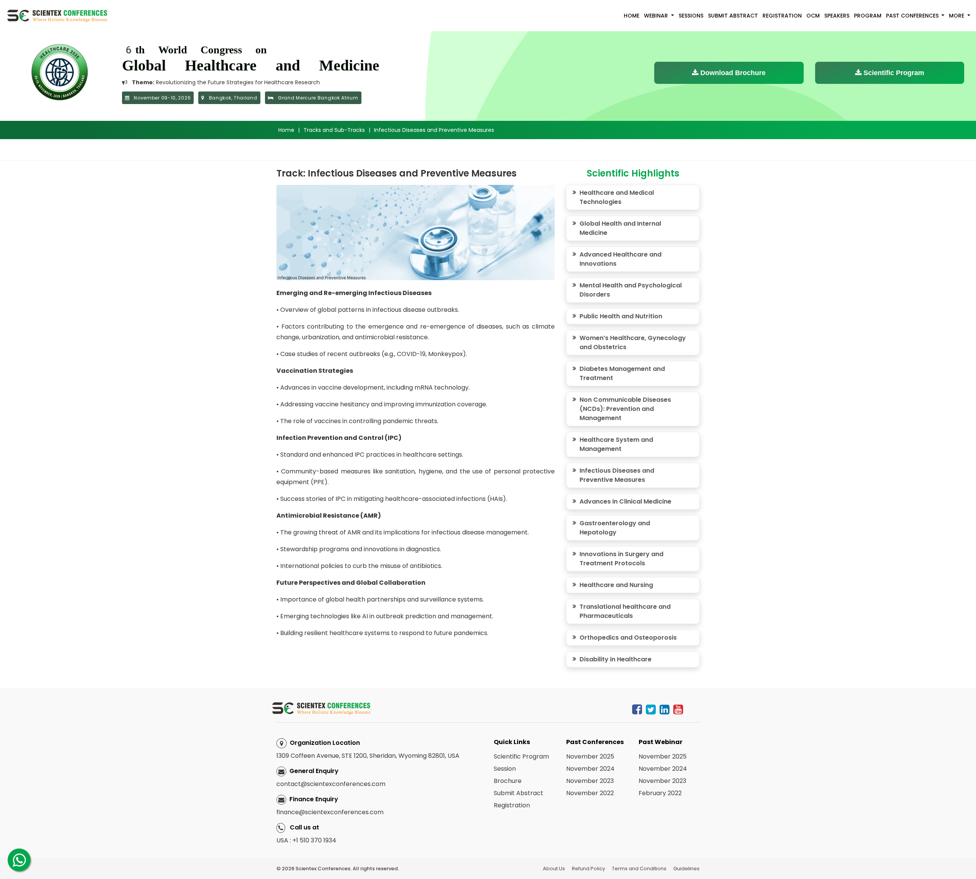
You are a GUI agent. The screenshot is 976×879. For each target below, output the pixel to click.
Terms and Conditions (639, 868)
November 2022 (590, 793)
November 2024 (590, 768)
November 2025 (590, 756)
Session (505, 768)
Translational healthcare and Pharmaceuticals (625, 611)
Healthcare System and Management (616, 444)
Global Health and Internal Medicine (620, 228)
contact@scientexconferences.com (330, 784)
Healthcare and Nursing (616, 585)
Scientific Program (893, 73)
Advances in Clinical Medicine (625, 501)
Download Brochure (732, 73)
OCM (813, 15)
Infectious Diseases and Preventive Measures (617, 475)
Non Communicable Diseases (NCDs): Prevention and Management (625, 408)
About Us (554, 868)
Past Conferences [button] (913, 15)
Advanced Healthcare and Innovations (620, 259)
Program (867, 15)
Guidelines (686, 868)
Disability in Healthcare (616, 659)
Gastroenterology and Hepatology (615, 528)
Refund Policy (588, 868)
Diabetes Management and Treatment (622, 373)
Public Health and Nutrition (621, 316)
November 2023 (590, 780)
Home (631, 15)
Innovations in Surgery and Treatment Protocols (621, 559)
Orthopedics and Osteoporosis (628, 637)
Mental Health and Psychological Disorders (631, 290)
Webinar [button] (656, 15)
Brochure (508, 780)
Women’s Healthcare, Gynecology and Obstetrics (633, 342)
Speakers (836, 15)
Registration (782, 15)
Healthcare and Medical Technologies (617, 197)
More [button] (957, 15)
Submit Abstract (733, 15)
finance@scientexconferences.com (330, 812)
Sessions (691, 15)
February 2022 (660, 793)
